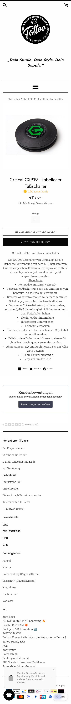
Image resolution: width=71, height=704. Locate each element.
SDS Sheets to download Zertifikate (24, 662)
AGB (5, 645)
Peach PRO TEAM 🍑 (15, 625)
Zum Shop (9, 616)
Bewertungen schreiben (35, 404)
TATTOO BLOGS (12, 633)
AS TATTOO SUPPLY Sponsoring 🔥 (24, 621)
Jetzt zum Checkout (35, 241)
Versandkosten (44, 203)
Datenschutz (10, 654)
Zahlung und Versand (16, 658)
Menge (35, 213)
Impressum (9, 649)
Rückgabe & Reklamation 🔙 (20, 629)
